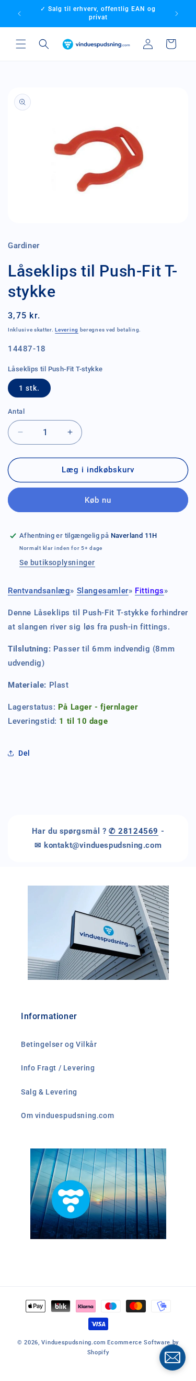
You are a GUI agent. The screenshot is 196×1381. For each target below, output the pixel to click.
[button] (20, 44)
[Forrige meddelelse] (19, 13)
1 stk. (29, 388)
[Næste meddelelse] (176, 13)
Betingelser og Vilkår (59, 1044)
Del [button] (24, 753)
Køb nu (98, 500)
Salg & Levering (49, 1092)
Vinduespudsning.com (73, 1342)
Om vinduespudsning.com (67, 1115)
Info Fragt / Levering (58, 1068)
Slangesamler (103, 590)
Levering (66, 330)
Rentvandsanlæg (39, 590)
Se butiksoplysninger (57, 562)
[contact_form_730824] (172, 1357)
